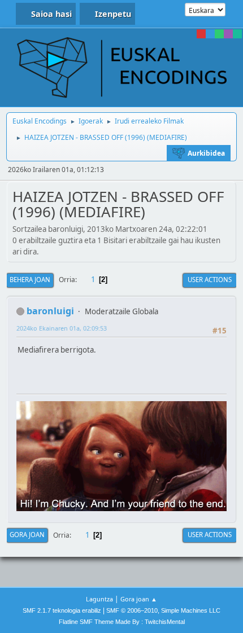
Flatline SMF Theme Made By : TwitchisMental (122, 621)
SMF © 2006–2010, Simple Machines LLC (163, 610)
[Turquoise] (237, 33)
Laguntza (99, 599)
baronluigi (50, 311)
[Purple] (228, 33)
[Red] (201, 33)
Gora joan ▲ (138, 599)
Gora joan (27, 534)
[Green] (219, 33)
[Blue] (210, 33)
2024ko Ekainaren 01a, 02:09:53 (61, 328)
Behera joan (30, 279)
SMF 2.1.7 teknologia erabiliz (62, 610)
